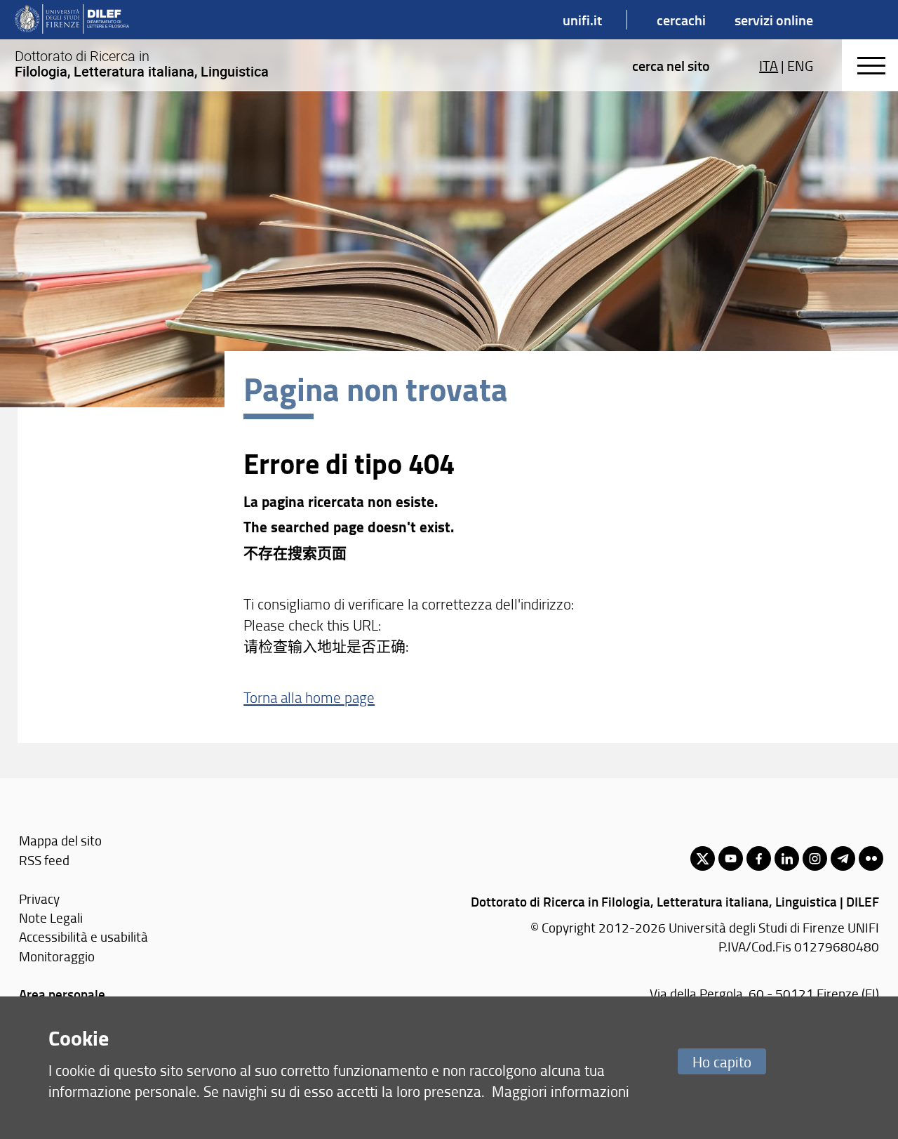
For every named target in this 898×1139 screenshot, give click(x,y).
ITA (768, 65)
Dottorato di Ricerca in (142, 63)
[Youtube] (730, 858)
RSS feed (44, 859)
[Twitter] (702, 858)
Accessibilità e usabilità (83, 936)
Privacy (39, 898)
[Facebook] (758, 858)
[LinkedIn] (787, 858)
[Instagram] (815, 858)
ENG (800, 65)
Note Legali (51, 917)
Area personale (62, 994)
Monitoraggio (57, 956)
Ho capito (721, 1061)
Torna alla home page (309, 697)
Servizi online (774, 19)
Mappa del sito (60, 840)
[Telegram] (843, 858)
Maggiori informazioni (560, 1091)
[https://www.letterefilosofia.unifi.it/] (72, 19)
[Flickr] (871, 858)
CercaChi (681, 19)
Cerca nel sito (671, 65)
